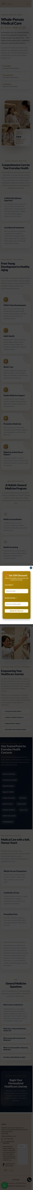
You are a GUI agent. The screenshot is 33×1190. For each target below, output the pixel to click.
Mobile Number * (11, 598)
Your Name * (9, 585)
